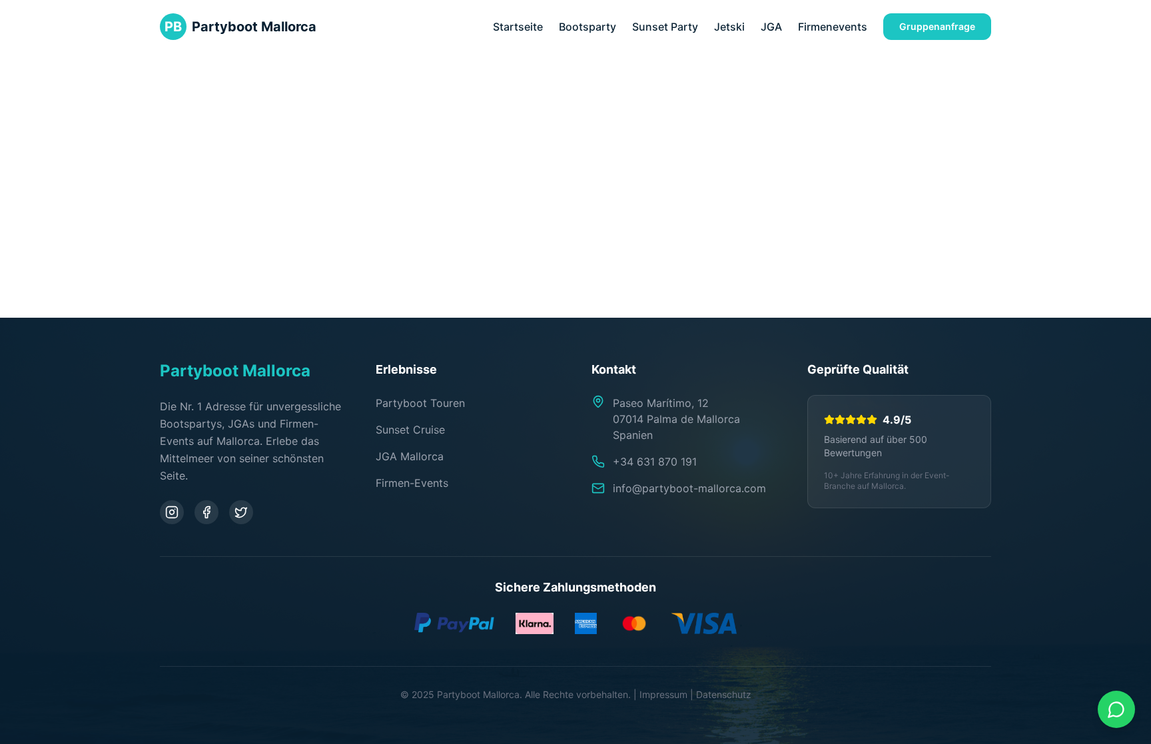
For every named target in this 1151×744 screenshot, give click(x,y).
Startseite (518, 26)
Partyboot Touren (420, 403)
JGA (771, 26)
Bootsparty (587, 26)
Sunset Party (665, 26)
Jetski (729, 26)
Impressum (663, 694)
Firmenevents (832, 26)
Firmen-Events (412, 483)
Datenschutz (723, 694)
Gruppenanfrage (937, 26)
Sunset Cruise (410, 429)
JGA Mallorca (410, 456)
